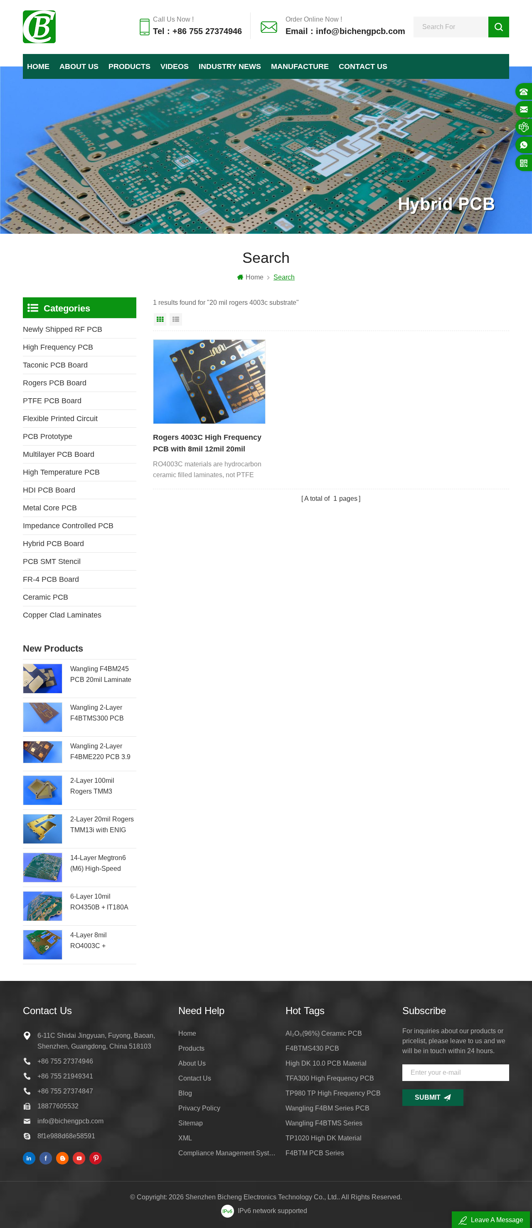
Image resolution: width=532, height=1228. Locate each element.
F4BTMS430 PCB (312, 1048)
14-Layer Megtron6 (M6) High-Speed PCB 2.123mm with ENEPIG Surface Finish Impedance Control (98, 864)
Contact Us (363, 66)
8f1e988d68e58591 (66, 1136)
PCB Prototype (47, 436)
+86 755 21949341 (65, 1076)
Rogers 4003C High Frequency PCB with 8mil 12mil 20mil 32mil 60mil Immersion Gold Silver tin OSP (207, 444)
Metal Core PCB (50, 508)
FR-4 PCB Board (51, 579)
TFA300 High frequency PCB (330, 1078)
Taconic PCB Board (55, 365)
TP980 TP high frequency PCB (333, 1093)
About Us (79, 66)
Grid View (160, 319)
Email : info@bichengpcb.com (345, 31)
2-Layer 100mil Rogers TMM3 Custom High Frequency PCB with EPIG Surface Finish (100, 787)
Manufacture (300, 66)
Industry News (230, 66)
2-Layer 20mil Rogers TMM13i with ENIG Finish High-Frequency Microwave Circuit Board (102, 826)
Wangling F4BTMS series (324, 1123)
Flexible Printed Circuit (60, 418)
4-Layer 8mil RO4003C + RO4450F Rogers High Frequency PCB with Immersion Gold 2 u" (103, 941)
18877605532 (58, 1106)
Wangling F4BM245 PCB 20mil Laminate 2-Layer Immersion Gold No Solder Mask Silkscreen (101, 675)
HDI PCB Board (49, 490)
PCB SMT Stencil (52, 561)
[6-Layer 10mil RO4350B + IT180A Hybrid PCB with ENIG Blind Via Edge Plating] (42, 906)
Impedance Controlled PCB (68, 526)
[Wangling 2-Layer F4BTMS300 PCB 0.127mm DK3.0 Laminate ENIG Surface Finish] (42, 717)
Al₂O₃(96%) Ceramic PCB (324, 1033)
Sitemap (190, 1123)
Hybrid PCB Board (53, 543)
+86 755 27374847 (65, 1091)
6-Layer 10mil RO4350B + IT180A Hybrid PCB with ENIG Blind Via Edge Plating (101, 903)
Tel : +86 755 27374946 (197, 31)
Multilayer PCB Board (58, 454)
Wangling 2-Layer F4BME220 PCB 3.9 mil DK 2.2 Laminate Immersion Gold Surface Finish (100, 752)
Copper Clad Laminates (62, 615)
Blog (185, 1093)
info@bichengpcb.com (70, 1121)
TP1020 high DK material (324, 1138)
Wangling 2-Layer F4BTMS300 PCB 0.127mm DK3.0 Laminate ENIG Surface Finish (97, 714)
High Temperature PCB (61, 472)
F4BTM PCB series (315, 1153)
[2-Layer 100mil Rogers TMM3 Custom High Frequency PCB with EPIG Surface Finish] (42, 790)
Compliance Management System (227, 1153)
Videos (174, 66)
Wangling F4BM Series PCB (327, 1108)
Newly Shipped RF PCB (62, 329)
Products (129, 66)
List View (176, 319)
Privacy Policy (199, 1108)
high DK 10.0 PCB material (326, 1063)
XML (185, 1138)
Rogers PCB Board (54, 383)
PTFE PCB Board (52, 401)
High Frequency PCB (58, 347)
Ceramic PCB (45, 597)
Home (38, 66)
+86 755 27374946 (65, 1061)
